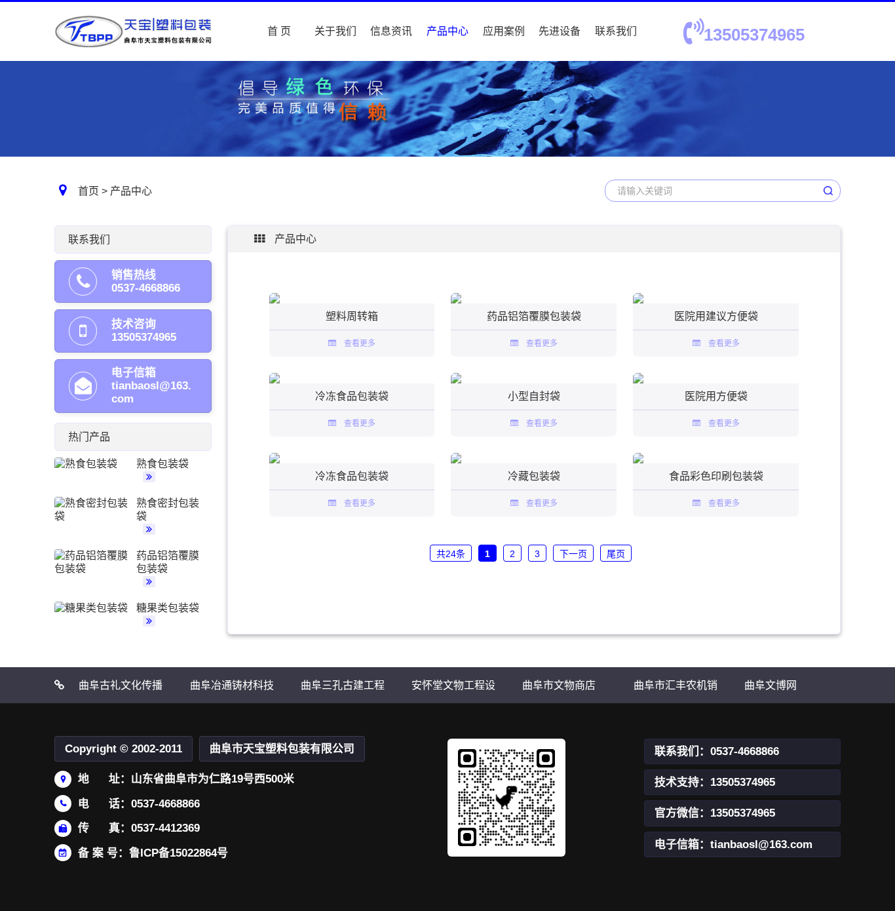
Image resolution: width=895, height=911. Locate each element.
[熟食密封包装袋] (93, 510)
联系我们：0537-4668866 (717, 751)
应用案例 (504, 31)
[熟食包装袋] (93, 464)
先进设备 (560, 31)
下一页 (573, 554)
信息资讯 (391, 31)
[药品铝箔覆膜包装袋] (93, 562)
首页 (88, 191)
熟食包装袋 (162, 463)
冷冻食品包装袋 (352, 396)
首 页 (279, 31)
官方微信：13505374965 (715, 813)
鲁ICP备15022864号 (178, 853)
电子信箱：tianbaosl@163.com (733, 844)
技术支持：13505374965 (715, 782)
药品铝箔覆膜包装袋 (534, 316)
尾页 (616, 554)
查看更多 (355, 343)
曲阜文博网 (770, 685)
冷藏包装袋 (534, 476)
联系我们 (616, 31)
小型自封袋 (534, 396)
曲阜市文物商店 (559, 685)
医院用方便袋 (716, 396)
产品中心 (447, 31)
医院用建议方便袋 (716, 316)
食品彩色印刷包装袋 (716, 476)
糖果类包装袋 (167, 607)
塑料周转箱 (352, 316)
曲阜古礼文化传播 (120, 685)
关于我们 (335, 31)
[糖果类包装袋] (93, 608)
